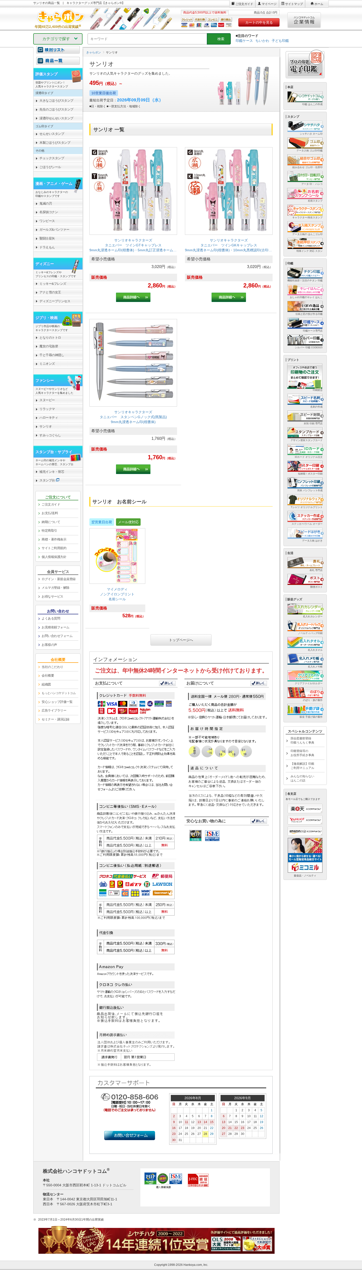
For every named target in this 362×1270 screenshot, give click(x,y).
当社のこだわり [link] (52, 667)
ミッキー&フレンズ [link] (52, 284)
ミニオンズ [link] (47, 363)
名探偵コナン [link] (48, 212)
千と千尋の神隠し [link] (51, 355)
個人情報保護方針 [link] (54, 557)
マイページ (269, 4)
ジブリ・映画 (46, 318)
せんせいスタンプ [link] (51, 134)
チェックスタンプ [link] (51, 158)
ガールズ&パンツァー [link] (54, 229)
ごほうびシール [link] (50, 167)
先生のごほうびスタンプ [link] (56, 109)
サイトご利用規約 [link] (54, 548)
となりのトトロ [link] (50, 337)
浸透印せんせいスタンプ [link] (56, 118)
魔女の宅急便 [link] (48, 346)
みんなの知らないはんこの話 (302, 778)
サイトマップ (294, 4)
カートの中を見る (259, 22)
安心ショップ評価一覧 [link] (57, 702)
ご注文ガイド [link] (51, 504)
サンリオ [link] (45, 426)
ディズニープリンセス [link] (54, 301)
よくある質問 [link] (51, 618)
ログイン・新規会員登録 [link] (59, 579)
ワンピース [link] (47, 221)
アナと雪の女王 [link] (50, 292)
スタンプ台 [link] (47, 480)
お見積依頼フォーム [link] (55, 627)
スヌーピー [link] (47, 400)
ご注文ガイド (244, 4)
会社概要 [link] (48, 675)
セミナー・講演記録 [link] (55, 719)
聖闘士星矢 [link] (47, 238)
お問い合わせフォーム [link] (57, 636)
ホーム (318, 4)
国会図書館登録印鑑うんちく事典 (302, 740)
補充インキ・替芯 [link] (51, 472)
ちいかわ (262, 41)
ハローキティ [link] (48, 417)
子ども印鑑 (280, 41)
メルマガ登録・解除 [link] (55, 587)
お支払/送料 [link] (50, 513)
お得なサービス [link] (52, 596)
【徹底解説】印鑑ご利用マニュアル (302, 766)
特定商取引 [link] (49, 530)
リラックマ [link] (47, 409)
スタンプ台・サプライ (53, 452)
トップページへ (181, 640)
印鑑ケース (244, 41)
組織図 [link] (46, 684)
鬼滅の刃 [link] (45, 203)
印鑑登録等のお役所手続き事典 (302, 753)
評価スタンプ (46, 74)
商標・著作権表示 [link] (54, 539)
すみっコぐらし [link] (50, 435)
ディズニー (44, 264)
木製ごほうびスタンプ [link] (54, 142)
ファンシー (44, 380)
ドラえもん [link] (47, 247)
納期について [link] (51, 522)
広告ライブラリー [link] (54, 710)
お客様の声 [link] (49, 645)
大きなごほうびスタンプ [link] (56, 100)
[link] (133, 227)
